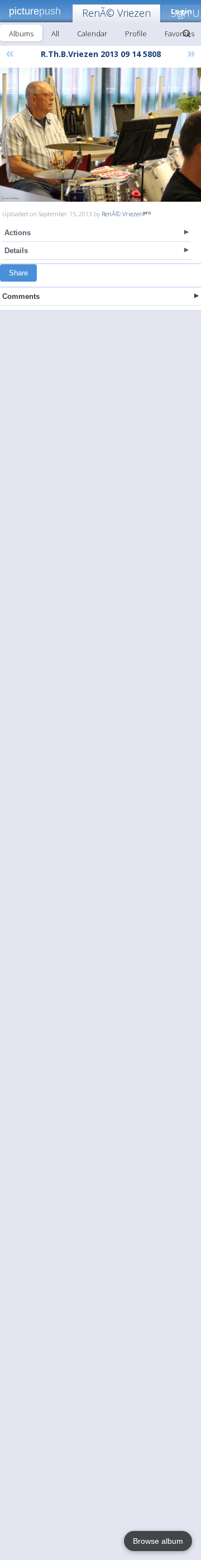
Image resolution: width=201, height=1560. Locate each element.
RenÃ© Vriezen (116, 13)
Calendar (92, 33)
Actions (17, 233)
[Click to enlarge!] (100, 135)
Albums (21, 33)
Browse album (158, 1541)
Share (18, 273)
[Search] (186, 33)
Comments (21, 296)
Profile (136, 33)
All (55, 33)
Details (16, 250)
